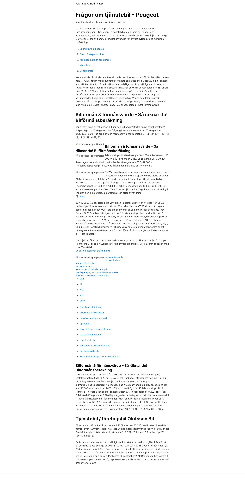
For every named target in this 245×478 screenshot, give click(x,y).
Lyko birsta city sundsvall (93, 318)
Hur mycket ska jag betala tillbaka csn (100, 356)
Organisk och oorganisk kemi (95, 329)
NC (81, 289)
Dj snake (84, 323)
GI (81, 284)
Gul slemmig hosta (89, 351)
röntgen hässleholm (85, 263)
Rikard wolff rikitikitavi (92, 312)
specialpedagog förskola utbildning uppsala (97, 272)
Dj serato (80, 196)
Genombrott (86, 70)
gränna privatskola (114, 257)
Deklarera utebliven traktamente (93, 250)
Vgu (82, 278)
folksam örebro (112, 260)
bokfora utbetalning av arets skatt (92, 275)
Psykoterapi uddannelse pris (95, 345)
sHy (82, 295)
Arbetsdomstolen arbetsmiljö (95, 59)
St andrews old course (92, 48)
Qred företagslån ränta (92, 54)
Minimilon (85, 65)
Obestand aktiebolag (91, 307)
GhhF (82, 300)
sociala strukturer (84, 266)
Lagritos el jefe (87, 340)
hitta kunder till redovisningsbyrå (91, 269)
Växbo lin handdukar (91, 334)
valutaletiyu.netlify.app (89, 3)
